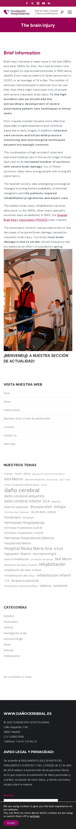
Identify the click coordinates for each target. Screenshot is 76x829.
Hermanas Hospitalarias (24, 522)
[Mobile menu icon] (69, 12)
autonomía (52, 479)
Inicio (7, 393)
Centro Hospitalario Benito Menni (21, 484)
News (7, 401)
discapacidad (41, 506)
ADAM (18, 473)
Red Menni (63, 559)
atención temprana (35, 479)
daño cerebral (21, 490)
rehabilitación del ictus (19, 575)
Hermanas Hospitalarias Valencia (29, 538)
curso (44, 484)
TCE (6, 580)
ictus (58, 548)
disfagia (60, 506)
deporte (56, 501)
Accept (11, 822)
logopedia (11, 554)
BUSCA (9, 795)
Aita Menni (13, 479)
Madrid (25, 554)
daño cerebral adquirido (24, 496)
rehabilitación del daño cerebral (22, 570)
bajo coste (65, 479)
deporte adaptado (16, 507)
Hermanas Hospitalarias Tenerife (24, 533)
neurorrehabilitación (16, 559)
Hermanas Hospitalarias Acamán (23, 527)
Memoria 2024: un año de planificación (27, 418)
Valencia (45, 586)
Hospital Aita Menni (17, 543)
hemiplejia (28, 517)
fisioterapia (12, 517)
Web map (9, 444)
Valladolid (60, 585)
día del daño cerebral (43, 512)
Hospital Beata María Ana (28, 548)
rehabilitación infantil (53, 575)
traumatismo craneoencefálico (21, 586)
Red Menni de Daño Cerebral (20, 565)
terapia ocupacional (25, 581)
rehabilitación (52, 564)
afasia (26, 473)
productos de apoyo (42, 559)
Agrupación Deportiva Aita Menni (48, 474)
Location (9, 427)
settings (34, 816)
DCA (46, 501)
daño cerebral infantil (22, 501)
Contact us (10, 435)
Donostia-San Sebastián (16, 512)
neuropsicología (44, 554)
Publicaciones (12, 410)
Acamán (8, 473)
